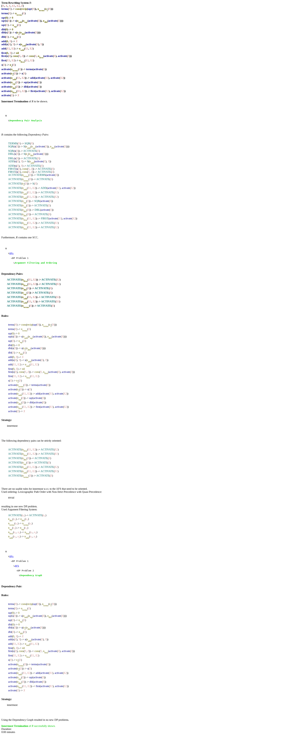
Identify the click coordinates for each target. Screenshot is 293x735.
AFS (17, 566)
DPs (11, 253)
